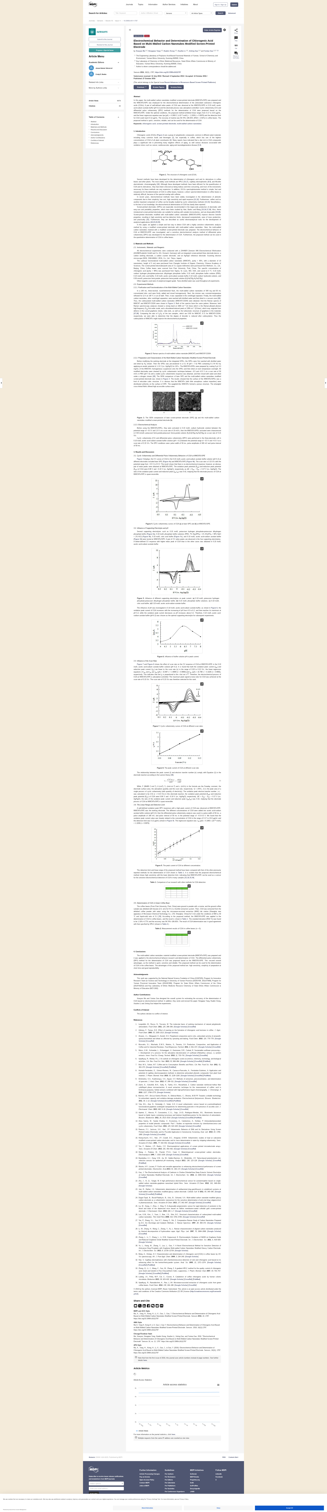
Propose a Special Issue (105, 50)
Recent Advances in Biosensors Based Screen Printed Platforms (189, 82)
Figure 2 (171, 303)
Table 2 (165, 924)
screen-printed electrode (166, 124)
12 (197, 199)
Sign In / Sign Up (220, 4)
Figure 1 (160, 135)
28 (137, 313)
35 (160, 916)
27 (135, 313)
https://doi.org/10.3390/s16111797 (168, 72)
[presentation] (173, 781)
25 (159, 222)
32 (188, 878)
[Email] (136, 1307)
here (145, 1360)
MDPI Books (194, 1477)
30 (172, 775)
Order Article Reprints (212, 30)
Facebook (219, 1477)
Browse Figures (158, 87)
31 (186, 878)
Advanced (232, 13)
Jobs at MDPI (144, 1485)
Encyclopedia (195, 1488)
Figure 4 (140, 459)
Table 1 (181, 873)
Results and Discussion (99, 129)
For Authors (169, 1474)
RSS (224, 1457)
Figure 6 (214, 608)
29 (154, 376)
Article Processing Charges (149, 1474)
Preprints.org (195, 1480)
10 (158, 184)
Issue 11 (118, 21)
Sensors (100, 21)
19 (217, 212)
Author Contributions (98, 137)
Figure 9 (170, 821)
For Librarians (170, 1483)
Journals (129, 4)
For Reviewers (170, 1477)
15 (203, 209)
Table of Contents (96, 117)
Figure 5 (150, 534)
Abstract (93, 121)
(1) (220, 780)
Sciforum (193, 1474)
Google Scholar (180, 1027)
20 (219, 212)
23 (154, 222)
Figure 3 (166, 379)
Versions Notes (176, 87)
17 (207, 209)
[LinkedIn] (144, 1307)
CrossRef (191, 1027)
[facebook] (149, 1307)
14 (208, 202)
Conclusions (95, 132)
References (95, 143)
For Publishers (170, 1485)
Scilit (192, 1483)
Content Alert (233, 1457)
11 (195, 199)
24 (156, 222)
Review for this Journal (105, 45)
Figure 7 (140, 664)
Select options (95, 1483)
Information (152, 4)
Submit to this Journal (104, 39)
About (195, 4)
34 (193, 878)
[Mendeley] (161, 1307)
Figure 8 (151, 664)
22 (152, 222)
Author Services (169, 4)
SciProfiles (194, 1485)
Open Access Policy (146, 1480)
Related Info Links (96, 82)
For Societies (169, 1488)
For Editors (169, 1480)
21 (148, 220)
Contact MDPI (144, 1483)
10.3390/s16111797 (131, 21)
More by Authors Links (98, 87)
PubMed (206, 1061)
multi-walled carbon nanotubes (189, 124)
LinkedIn (218, 1474)
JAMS (192, 1491)
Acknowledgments (97, 135)
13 (206, 202)
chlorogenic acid (149, 124)
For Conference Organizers (175, 1491)
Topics (140, 4)
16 (205, 209)
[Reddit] (157, 1307)
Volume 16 (109, 21)
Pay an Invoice (144, 1477)
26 (219, 298)
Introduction (95, 124)
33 (190, 878)
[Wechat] (153, 1307)
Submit (234, 4)
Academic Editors (96, 62)
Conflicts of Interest (97, 140)
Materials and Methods (99, 127)
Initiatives (184, 4)
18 (210, 209)
